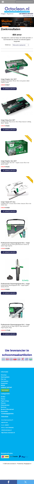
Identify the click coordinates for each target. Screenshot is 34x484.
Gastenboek (4, 383)
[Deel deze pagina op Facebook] (8, 482)
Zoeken (31, 2)
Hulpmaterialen (5, 405)
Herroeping (5, 390)
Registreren (10, 13)
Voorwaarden (4, 381)
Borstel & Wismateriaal (7, 409)
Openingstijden (5, 377)
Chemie (3, 399)
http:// (3, 432)
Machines (3, 407)
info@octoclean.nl (6, 430)
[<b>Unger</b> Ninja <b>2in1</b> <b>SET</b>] (17, 106)
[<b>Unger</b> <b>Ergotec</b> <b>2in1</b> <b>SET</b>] (16, 65)
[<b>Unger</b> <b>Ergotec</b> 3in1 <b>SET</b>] (16, 147)
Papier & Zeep (5, 401)
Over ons (3, 379)
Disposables (4, 411)
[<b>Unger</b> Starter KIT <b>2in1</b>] (17, 188)
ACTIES (3, 396)
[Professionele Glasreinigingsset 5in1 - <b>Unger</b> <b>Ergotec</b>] (16, 229)
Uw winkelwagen (26, 14)
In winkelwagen (9, 89)
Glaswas (3, 403)
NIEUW (3, 385)
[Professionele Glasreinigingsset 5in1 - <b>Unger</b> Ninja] (16, 310)
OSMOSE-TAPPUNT (6, 387)
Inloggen (3, 13)
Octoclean (4, 375)
